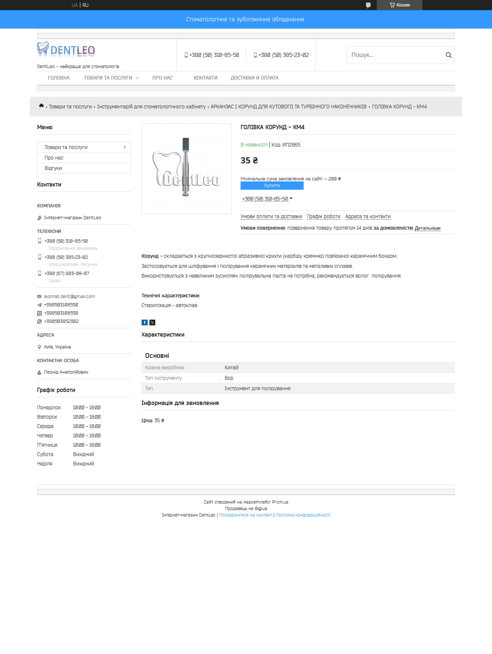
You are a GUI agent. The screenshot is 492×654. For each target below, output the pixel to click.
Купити (272, 185)
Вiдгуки (53, 168)
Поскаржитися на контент (245, 515)
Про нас (162, 78)
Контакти (206, 78)
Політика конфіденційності (303, 515)
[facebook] (145, 323)
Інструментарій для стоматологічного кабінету (151, 106)
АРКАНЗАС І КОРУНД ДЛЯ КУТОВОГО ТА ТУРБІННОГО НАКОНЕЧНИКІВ (289, 106)
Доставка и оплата (254, 78)
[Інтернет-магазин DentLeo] (66, 51)
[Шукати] (448, 55)
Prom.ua (280, 502)
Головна (59, 78)
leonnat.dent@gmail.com (69, 296)
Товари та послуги (108, 78)
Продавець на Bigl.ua (246, 508)
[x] (152, 323)
